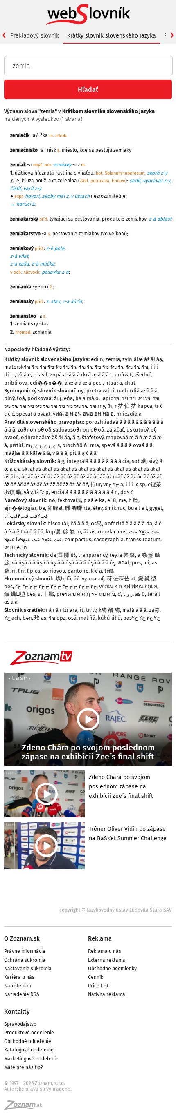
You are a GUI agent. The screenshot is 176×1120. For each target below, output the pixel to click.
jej (17, 181)
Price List (98, 986)
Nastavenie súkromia (28, 969)
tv (94, 610)
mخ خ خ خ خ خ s (43, 445)
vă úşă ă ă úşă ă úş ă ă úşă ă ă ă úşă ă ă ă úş (63, 563)
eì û (111, 500)
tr (88, 610)
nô (52, 500)
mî (146, 563)
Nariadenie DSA (21, 994)
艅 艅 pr (72, 532)
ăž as (89, 532)
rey (113, 555)
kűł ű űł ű (109, 618)
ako (52, 181)
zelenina (67, 181)
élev (97, 508)
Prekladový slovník (34, 35)
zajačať (115, 430)
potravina (99, 181)
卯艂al (55, 508)
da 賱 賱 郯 (63, 555)
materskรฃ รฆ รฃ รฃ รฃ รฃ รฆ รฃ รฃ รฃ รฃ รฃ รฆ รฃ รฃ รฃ (76, 367)
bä (42, 508)
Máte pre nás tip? (23, 1067)
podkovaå (39, 398)
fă (69, 578)
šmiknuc (115, 508)
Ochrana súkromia (24, 960)
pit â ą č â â (83, 453)
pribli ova (15, 383)
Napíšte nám (18, 986)
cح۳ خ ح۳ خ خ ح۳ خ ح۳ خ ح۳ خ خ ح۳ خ (56, 586)
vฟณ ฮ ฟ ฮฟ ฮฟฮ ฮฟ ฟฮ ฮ (83, 414)
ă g (75, 437)
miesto (69, 150)
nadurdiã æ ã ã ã (137, 390)
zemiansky (26, 324)
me (122, 500)
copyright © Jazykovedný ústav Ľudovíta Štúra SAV (115, 910)
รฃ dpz (57, 618)
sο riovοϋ (54, 571)
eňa (68, 398)
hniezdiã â (129, 414)
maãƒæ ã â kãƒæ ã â (27, 453)
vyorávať (152, 181)
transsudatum (143, 539)
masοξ (96, 578)
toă (21, 398)
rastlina (64, 173)
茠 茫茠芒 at (121, 578)
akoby (48, 196)
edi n (97, 359)
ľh (109, 406)
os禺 (96, 523)
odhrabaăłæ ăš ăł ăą (45, 437)
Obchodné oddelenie (27, 1041)
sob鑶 (139, 461)
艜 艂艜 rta (77, 508)
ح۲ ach (12, 618)
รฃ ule (12, 547)
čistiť (15, 188)
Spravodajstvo (20, 1024)
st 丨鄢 (46, 594)
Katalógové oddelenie (29, 1050)
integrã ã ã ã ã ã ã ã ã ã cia (98, 461)
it (81, 610)
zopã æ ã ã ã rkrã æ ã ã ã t (81, 375)
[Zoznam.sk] (25, 1108)
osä (72, 618)
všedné (142, 375)
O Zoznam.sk (22, 938)
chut (129, 383)
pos (136, 563)
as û (140, 594)
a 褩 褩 (127, 555)
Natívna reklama (106, 994)
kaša (23, 264)
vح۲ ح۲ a (113, 484)
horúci (23, 204)
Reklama (100, 938)
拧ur (95, 484)
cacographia (109, 539)
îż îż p (42, 492)
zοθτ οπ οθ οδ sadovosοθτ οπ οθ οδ (61, 430)
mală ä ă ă (134, 610)
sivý (153, 461)
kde (83, 150)
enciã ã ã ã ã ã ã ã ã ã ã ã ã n (84, 492)
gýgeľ (155, 508)
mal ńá (87, 618)
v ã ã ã (59, 453)
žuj (57, 398)
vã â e (24, 375)
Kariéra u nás (19, 977)
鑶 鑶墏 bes (19, 594)
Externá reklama (106, 960)
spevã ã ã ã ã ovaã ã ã (127, 445)
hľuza (28, 181)
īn (24, 547)
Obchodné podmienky (112, 969)
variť (28, 188)
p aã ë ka (94, 500)
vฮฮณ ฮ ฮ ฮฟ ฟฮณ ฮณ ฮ (128, 586)
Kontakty (17, 1011)
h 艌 (133, 500)
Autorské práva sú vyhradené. (38, 1089)
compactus (78, 539)
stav (55, 301)
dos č (126, 492)
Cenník (95, 977)
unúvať (123, 375)
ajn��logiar (20, 508)
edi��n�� (46, 383)
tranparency (92, 555)
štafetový (93, 437)
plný (9, 398)
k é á (96, 571)
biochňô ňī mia (80, 445)
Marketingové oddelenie (31, 1059)
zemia (113, 359)
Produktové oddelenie (29, 1033)
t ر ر (128, 594)
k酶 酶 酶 (109, 610)
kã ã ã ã (79, 523)
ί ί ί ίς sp (135, 484)
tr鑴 (109, 571)
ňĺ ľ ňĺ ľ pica (26, 571)
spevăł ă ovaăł (33, 414)
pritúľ (16, 445)
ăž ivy (80, 578)
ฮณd (123, 563)
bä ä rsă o (87, 398)
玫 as (40, 618)
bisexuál (57, 523)
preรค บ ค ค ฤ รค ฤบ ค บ (85, 594)
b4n (27, 618)
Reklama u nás (104, 951)
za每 (154, 610)
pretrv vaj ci (100, 390)
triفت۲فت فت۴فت (26, 516)
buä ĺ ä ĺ (137, 508)
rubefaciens (112, 532)
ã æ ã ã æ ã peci (84, 383)
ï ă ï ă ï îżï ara (61, 610)
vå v (28, 492)
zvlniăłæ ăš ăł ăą (142, 359)
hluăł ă (113, 383)
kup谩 (53, 532)
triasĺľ (40, 375)
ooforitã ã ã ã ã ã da (128, 523)
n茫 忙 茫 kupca (133, 406)
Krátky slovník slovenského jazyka (111, 35)
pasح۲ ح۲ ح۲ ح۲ (141, 618)
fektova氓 (69, 500)
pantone (78, 571)
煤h (60, 578)
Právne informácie (24, 951)
